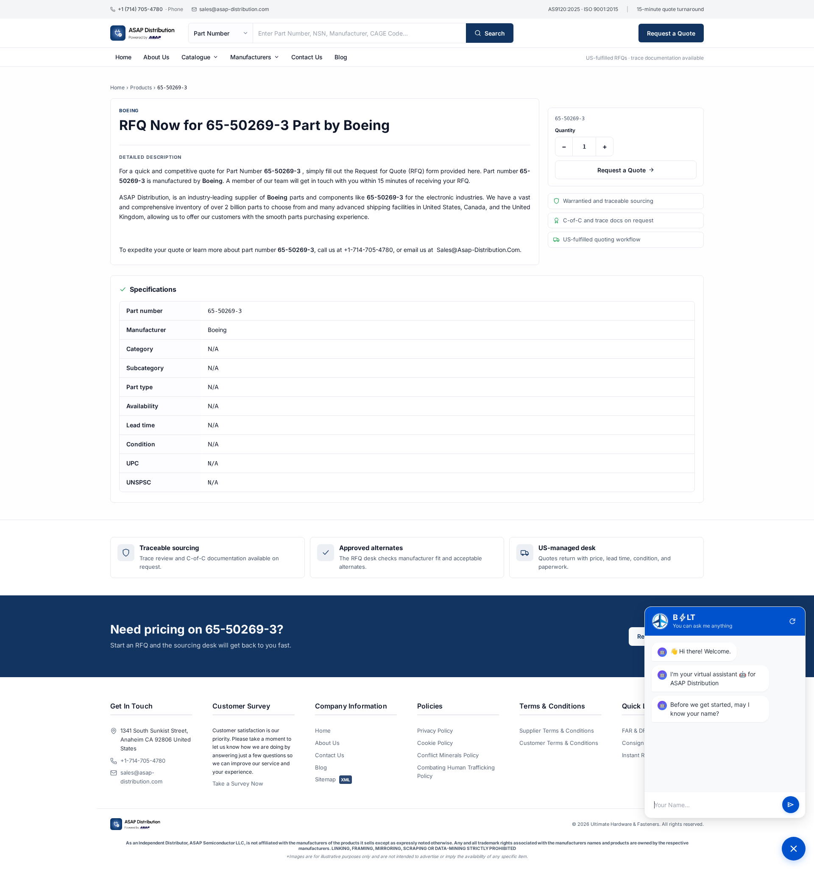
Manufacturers (250, 57)
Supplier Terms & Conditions (556, 730)
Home (123, 57)
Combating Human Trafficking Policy (456, 772)
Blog (341, 57)
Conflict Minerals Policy (448, 755)
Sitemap (332, 779)
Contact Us (307, 57)
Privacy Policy (435, 730)
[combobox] (359, 33)
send (790, 805)
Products (141, 87)
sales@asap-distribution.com (141, 777)
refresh (792, 621)
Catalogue (195, 57)
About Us (156, 57)
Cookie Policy (435, 742)
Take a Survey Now (237, 783)
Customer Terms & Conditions (558, 742)
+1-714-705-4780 (142, 760)
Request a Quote (671, 33)
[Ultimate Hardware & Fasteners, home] (142, 33)
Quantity (565, 130)
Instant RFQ (637, 755)
